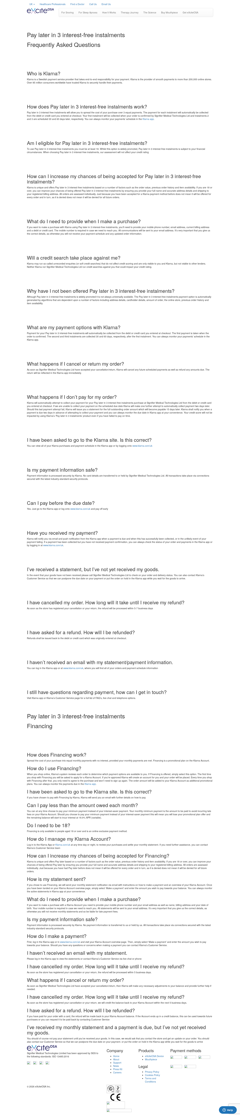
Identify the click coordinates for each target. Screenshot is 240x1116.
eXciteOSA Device (154, 1056)
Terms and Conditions (150, 1080)
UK (31, 4)
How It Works (109, 12)
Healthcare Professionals (52, 4)
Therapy (129, 12)
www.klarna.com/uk (142, 445)
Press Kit (117, 1069)
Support (117, 1062)
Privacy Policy (152, 1071)
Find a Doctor (77, 4)
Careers (117, 1072)
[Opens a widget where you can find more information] (228, 1110)
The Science (149, 12)
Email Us (106, 4)
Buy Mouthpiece (169, 12)
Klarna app (148, 119)
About (116, 1059)
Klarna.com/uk (62, 844)
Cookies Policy (152, 1075)
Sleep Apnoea (88, 12)
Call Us (93, 4)
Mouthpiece (151, 1059)
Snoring (67, 12)
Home (116, 1056)
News (116, 1065)
